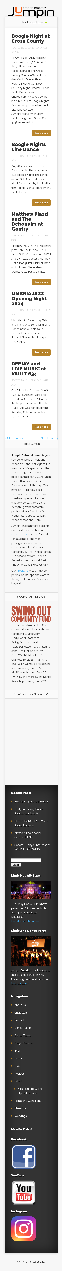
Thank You (20, 1108)
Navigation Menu (32, 22)
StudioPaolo (37, 1262)
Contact (19, 1020)
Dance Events (22, 1027)
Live (17, 1066)
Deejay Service (23, 1043)
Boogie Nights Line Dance (28, 146)
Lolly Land (32, 47)
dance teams (19, 534)
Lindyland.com (20, 983)
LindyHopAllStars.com (25, 921)
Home (18, 1058)
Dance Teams (22, 1035)
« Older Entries (14, 438)
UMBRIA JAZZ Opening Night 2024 (29, 298)
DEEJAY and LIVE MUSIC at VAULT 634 (28, 369)
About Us (20, 1005)
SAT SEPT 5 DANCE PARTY (31, 801)
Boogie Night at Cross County (30, 38)
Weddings (20, 1116)
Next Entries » (49, 438)
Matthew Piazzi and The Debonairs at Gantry (29, 221)
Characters (21, 1012)
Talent (18, 1081)
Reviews (19, 1073)
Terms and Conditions (27, 1100)
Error (17, 1050)
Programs (22, 570)
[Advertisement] (31, 725)
